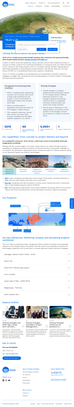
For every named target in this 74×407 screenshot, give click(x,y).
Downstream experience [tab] (23, 170)
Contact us (66, 6)
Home (6, 36)
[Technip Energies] (8, 4)
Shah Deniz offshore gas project (16, 268)
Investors (41, 3)
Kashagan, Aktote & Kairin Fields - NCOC (19, 254)
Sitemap (33, 403)
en (68, 3)
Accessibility (59, 403)
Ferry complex (9, 274)
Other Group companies (22, 36)
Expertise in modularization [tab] (64, 170)
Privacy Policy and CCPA (47, 403)
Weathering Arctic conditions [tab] (50, 170)
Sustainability (26, 380)
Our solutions (26, 374)
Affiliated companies (35, 36)
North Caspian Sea (11, 294)
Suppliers (25, 395)
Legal (38, 403)
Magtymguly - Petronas (13, 288)
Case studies (26, 383)
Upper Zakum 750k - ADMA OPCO (17, 281)
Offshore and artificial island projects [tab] (37, 171)
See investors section (58, 379)
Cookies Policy (68, 403)
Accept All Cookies (52, 49)
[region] (37, 47)
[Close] (57, 42)
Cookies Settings (22, 49)
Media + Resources (30, 3)
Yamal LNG (8, 261)
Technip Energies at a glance (31, 372)
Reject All (41, 49)
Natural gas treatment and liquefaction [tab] (9, 171)
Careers (46, 6)
